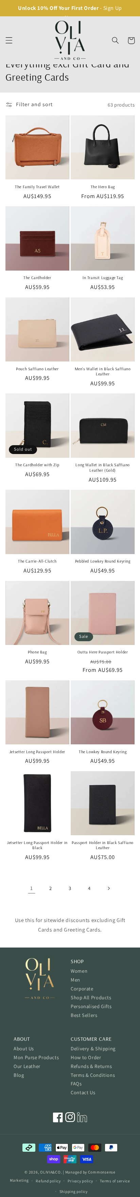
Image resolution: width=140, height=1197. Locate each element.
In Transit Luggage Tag (103, 277)
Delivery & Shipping (93, 1048)
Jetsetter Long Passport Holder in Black (37, 845)
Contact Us (83, 1092)
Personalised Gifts (91, 1006)
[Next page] (108, 888)
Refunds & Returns (91, 1066)
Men (75, 979)
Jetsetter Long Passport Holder (37, 751)
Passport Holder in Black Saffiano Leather (103, 845)
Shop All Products (91, 997)
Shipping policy (73, 1191)
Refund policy (48, 1180)
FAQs (76, 1083)
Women (79, 971)
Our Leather (27, 1066)
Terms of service (115, 1180)
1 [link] (31, 888)
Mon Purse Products (36, 1057)
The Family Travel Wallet (37, 186)
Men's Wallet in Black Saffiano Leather (103, 371)
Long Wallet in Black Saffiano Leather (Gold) (102, 467)
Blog (19, 1075)
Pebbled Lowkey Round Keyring (102, 561)
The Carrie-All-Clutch (37, 561)
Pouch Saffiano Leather (37, 368)
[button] (9, 40)
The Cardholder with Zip (37, 464)
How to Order (86, 1057)
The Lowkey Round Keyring (102, 751)
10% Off (47, 8)
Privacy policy (80, 1180)
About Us (24, 1048)
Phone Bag (37, 651)
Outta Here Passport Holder (102, 651)
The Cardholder (37, 277)
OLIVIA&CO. (51, 1172)
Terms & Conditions (93, 1075)
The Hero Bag (103, 186)
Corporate (82, 988)
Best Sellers (84, 1015)
